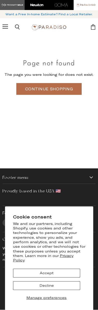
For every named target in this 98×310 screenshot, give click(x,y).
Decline (46, 285)
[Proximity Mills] (12, 5)
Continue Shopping (49, 89)
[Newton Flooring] (37, 5)
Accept (47, 273)
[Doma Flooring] (61, 5)
